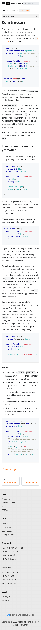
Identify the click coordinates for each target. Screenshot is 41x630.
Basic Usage (7, 531)
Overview (6, 499)
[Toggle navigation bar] (3, 3)
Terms (4, 600)
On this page (8, 16)
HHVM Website (8, 583)
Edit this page (10, 469)
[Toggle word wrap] (32, 48)
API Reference (8, 510)
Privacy (5, 597)
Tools (4, 506)
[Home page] (4, 10)
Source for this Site (10, 572)
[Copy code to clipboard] (36, 48)
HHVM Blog (7, 576)
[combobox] (31, 3)
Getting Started (8, 502)
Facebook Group (9, 551)
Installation (7, 527)
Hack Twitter (7, 555)
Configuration (8, 534)
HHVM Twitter (8, 559)
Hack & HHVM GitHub (11, 548)
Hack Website (8, 579)
